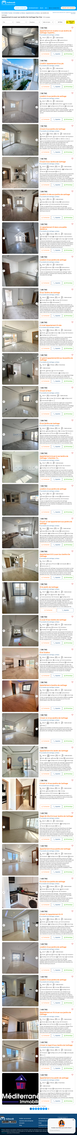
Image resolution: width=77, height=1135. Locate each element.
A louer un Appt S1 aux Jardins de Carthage (56, 1045)
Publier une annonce (68, 8)
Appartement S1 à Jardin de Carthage (54, 751)
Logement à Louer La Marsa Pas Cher (59, 12)
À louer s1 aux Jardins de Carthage (53, 162)
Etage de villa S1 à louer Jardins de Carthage (56, 816)
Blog (41, 8)
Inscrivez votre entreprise (26, 1120)
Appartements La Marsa (33, 13)
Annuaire (21, 1123)
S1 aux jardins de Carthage (50, 423)
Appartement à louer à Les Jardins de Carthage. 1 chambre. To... (54, 457)
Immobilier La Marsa (19, 13)
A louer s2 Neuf (45, 391)
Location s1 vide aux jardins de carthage (55, 194)
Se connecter (54, 8)
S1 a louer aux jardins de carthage (52, 881)
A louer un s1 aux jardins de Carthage (54, 718)
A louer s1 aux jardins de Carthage (52, 129)
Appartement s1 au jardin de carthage (54, 1078)
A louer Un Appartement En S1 (51, 914)
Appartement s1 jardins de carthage (53, 685)
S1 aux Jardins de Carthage (50, 293)
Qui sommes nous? (43, 1118)
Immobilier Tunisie (7, 13)
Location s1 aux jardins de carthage (53, 96)
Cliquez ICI (4, 1132)
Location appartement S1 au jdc (52, 63)
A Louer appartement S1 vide (51, 325)
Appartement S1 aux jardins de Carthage (55, 849)
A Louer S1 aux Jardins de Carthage (53, 620)
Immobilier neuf (33, 8)
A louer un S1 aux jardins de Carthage (54, 783)
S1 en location (45, 652)
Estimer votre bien (20, 8)
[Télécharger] (9, 1119)
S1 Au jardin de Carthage (49, 587)
